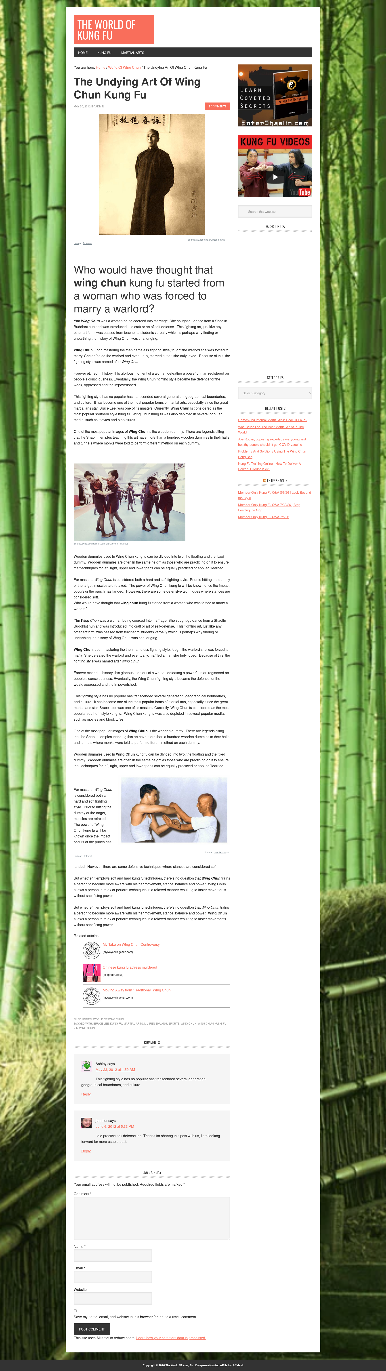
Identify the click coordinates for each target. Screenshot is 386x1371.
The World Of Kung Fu (106, 29)
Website (80, 1289)
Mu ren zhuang (155, 1023)
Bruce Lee (101, 1023)
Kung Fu (116, 1023)
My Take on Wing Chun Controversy (131, 944)
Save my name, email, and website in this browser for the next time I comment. (135, 1316)
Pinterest (87, 243)
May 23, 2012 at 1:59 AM (115, 1069)
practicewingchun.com (93, 543)
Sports (173, 1023)
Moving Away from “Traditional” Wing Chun (137, 990)
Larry (76, 243)
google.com (220, 852)
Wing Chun (189, 1023)
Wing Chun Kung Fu (212, 1023)
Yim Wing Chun (84, 1028)
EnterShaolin (277, 480)
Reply (86, 1094)
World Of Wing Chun (108, 1019)
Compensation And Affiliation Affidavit (219, 1365)
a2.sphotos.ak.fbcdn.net (209, 239)
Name (80, 1246)
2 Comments (218, 106)
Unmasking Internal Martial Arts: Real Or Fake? (272, 419)
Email (79, 1268)
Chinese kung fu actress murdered (130, 967)
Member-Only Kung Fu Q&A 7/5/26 (263, 516)
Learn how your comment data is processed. (171, 1337)
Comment (82, 1193)
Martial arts (133, 1023)
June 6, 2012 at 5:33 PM (115, 1126)
